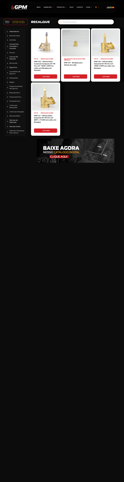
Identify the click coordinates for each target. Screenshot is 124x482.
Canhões (12, 40)
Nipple (11, 82)
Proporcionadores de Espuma (15, 87)
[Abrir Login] (91, 7)
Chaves (12, 53)
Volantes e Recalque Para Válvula (16, 132)
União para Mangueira (13, 106)
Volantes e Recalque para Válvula (74, 59)
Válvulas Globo (14, 126)
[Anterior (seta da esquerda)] (3, 241)
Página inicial (7, 21)
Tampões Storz (14, 101)
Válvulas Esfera (14, 116)
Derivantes (13, 63)
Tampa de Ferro (15, 97)
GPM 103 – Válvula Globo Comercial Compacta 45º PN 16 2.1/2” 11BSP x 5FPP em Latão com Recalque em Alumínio (44, 66)
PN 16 (36, 59)
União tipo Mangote (16, 112)
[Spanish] (113, 7)
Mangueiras (13, 78)
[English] (108, 7)
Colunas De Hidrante (13, 58)
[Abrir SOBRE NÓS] (53, 7)
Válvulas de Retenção (13, 121)
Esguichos (13, 67)
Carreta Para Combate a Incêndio (14, 46)
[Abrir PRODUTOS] (66, 7)
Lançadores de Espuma (14, 73)
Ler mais (46, 76)
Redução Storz (14, 93)
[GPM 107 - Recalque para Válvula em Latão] (75, 42)
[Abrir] (98, 7)
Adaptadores (14, 31)
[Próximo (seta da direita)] (120, 241)
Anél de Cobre (14, 36)
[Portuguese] (110, 7)
